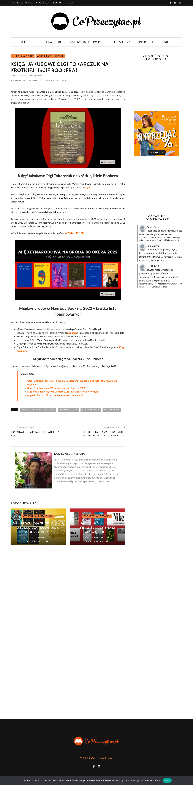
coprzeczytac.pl (22, 3)
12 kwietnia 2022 (51, 80)
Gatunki (26, 42)
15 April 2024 (159, 260)
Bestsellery (121, 42)
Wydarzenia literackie (50, 56)
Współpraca (43, 3)
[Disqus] (68, 597)
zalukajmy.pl (153, 245)
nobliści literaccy (90, 410)
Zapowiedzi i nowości (86, 42)
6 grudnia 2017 (36, 541)
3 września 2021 (96, 541)
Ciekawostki (51, 42)
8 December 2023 (159, 287)
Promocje (146, 42)
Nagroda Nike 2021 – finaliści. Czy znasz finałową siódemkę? (97, 527)
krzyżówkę (172, 230)
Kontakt (58, 3)
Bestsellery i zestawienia (37, 516)
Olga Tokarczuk (111, 410)
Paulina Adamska (38, 538)
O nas (70, 3)
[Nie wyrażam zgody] (189, 780)
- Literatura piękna (36, 75)
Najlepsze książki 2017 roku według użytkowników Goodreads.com (38, 527)
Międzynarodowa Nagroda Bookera (37, 410)
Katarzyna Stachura (25, 80)
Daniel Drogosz (155, 227)
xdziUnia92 (152, 266)
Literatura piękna (22, 56)
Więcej (168, 42)
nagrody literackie (68, 410)
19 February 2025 (171, 240)
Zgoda (167, 780)
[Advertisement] (156, 185)
